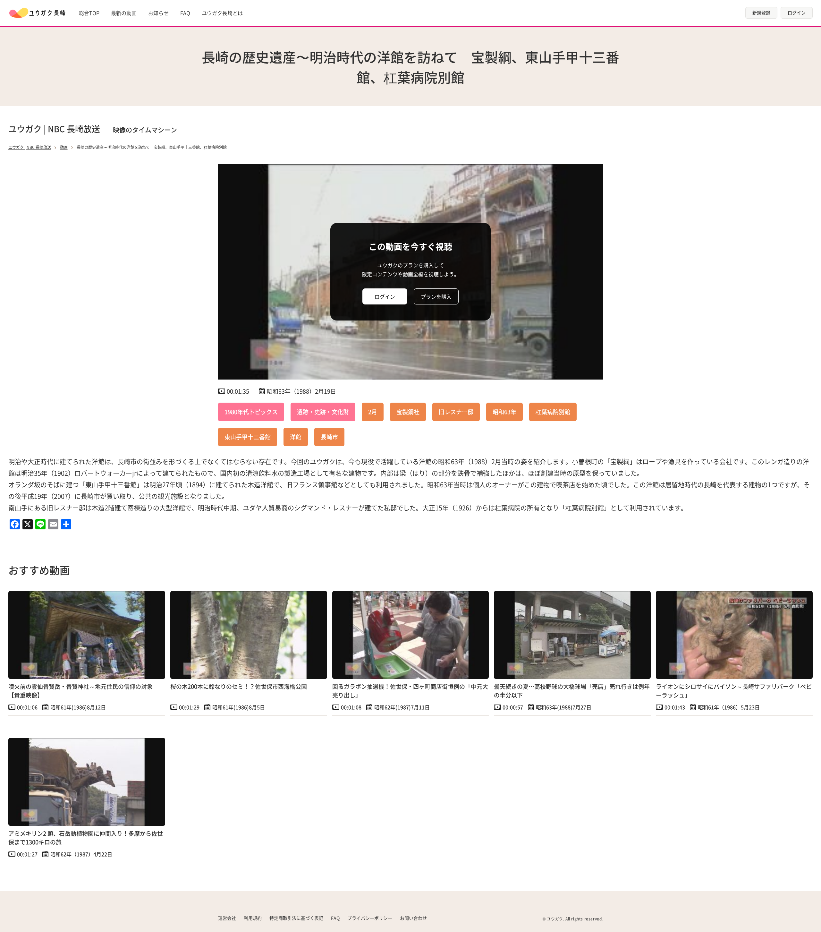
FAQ (185, 13)
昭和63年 (504, 411)
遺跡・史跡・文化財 (323, 411)
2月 (372, 411)
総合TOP (89, 13)
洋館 (295, 436)
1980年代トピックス (251, 411)
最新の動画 (124, 13)
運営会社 (227, 918)
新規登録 (761, 12)
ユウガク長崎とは (222, 13)
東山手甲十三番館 (247, 436)
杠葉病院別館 (553, 411)
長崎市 (329, 436)
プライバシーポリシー (369, 918)
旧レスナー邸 (456, 411)
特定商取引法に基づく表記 (296, 918)
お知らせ (158, 13)
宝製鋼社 (407, 411)
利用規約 (253, 918)
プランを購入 (436, 296)
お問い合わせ (413, 918)
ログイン (797, 12)
